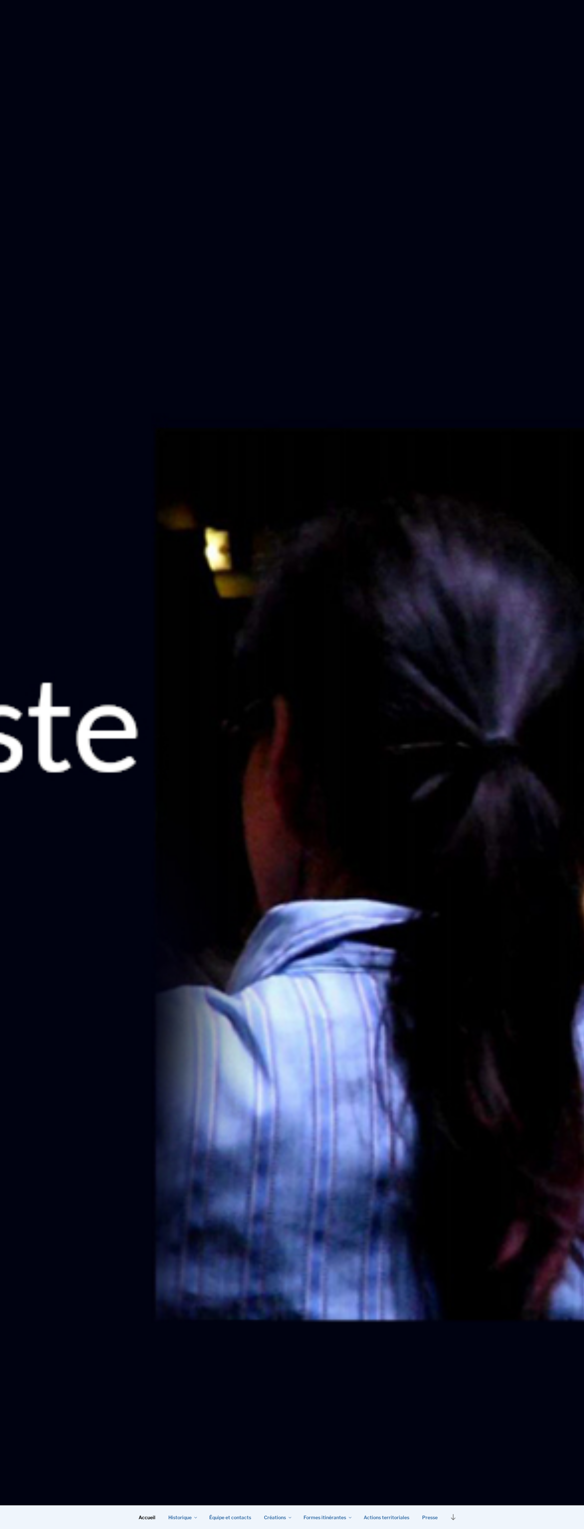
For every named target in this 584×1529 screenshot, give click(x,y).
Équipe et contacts (230, 1517)
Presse (430, 1517)
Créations (275, 1517)
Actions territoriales (386, 1517)
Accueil (147, 1517)
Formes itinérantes (324, 1517)
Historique (180, 1517)
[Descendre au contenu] (453, 1517)
